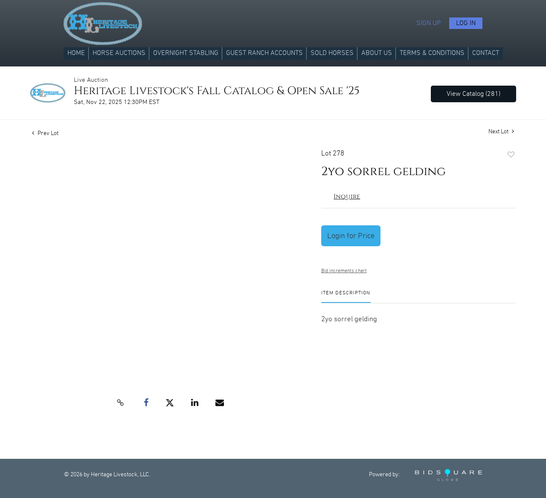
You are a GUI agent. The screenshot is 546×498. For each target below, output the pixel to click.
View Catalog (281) (473, 94)
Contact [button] (485, 53)
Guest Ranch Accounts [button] (264, 53)
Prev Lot (47, 133)
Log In (466, 23)
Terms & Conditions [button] (432, 53)
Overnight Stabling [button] (185, 53)
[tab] (346, 296)
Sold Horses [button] (332, 53)
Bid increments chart (344, 270)
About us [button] (376, 53)
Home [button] (76, 53)
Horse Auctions (119, 53)
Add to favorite (511, 155)
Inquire (347, 196)
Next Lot (499, 132)
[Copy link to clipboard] (120, 403)
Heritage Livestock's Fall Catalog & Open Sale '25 (217, 90)
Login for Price (351, 235)
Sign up (428, 23)
